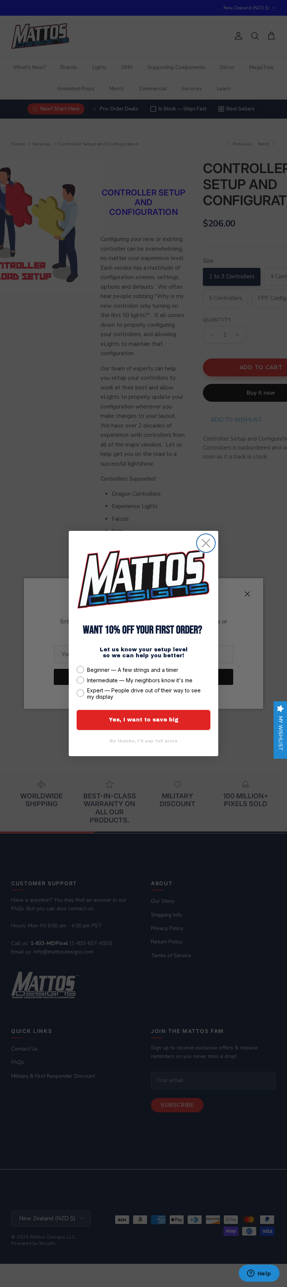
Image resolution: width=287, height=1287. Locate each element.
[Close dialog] (206, 543)
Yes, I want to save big (144, 720)
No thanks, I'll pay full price (143, 741)
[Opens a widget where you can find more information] (259, 1274)
